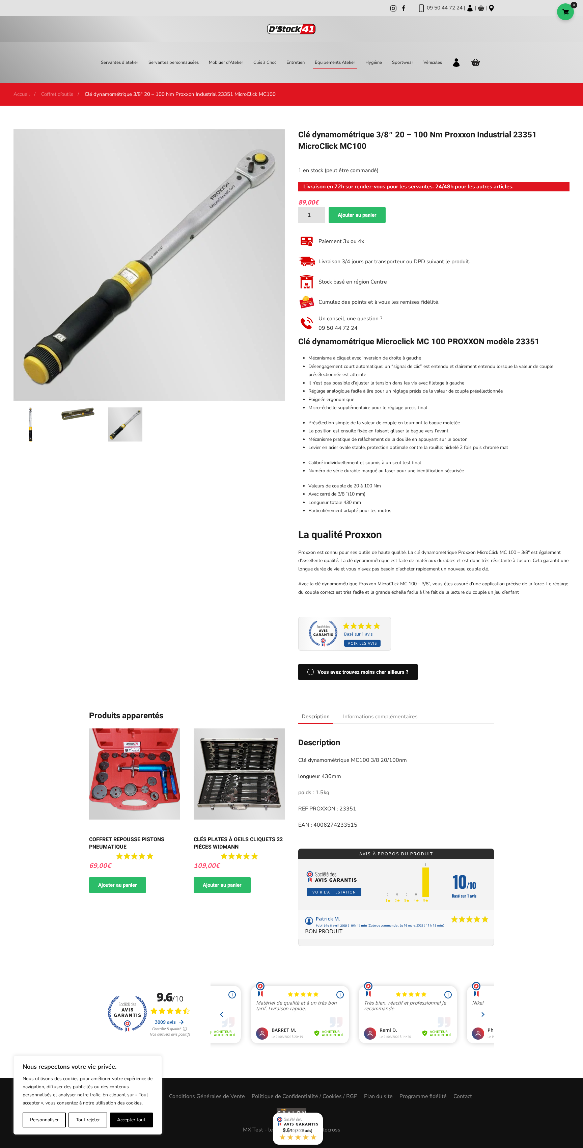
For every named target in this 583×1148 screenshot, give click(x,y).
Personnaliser (44, 1120)
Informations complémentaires (380, 716)
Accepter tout (131, 1120)
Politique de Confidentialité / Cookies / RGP (304, 1096)
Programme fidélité (423, 1096)
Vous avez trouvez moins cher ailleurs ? (363, 672)
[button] (30, 424)
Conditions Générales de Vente (207, 1096)
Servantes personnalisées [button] (173, 62)
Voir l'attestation (334, 892)
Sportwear (402, 62)
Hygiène (373, 62)
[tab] (312, 717)
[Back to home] (291, 29)
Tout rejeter (88, 1120)
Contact (462, 1096)
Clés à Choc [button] (264, 62)
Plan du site (378, 1096)
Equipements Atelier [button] (335, 62)
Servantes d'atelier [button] (119, 62)
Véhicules (432, 62)
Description (316, 716)
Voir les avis (362, 643)
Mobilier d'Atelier (226, 62)
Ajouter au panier (357, 215)
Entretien (295, 62)
